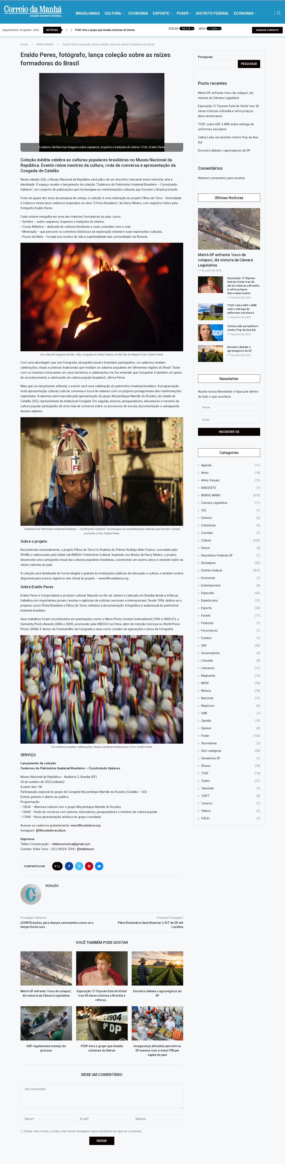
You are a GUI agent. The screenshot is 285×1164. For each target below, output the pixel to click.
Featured (230, 623)
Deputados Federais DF (230, 555)
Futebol (230, 638)
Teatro (230, 781)
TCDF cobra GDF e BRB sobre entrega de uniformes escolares (242, 309)
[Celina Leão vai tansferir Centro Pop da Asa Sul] (210, 332)
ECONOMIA (138, 13)
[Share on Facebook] (69, 866)
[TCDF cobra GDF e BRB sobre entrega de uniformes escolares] (210, 311)
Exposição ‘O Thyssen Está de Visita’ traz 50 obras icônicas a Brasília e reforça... (102, 995)
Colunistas (230, 525)
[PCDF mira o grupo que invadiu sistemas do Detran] (102, 1023)
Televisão (230, 788)
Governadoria (230, 653)
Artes (230, 473)
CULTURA (113, 13)
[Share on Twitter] (79, 866)
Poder (230, 736)
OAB (230, 713)
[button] (66, 30)
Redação (52, 885)
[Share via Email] (99, 866)
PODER (182, 13)
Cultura (230, 540)
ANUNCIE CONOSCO (267, 30)
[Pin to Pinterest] (89, 866)
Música (230, 691)
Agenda (230, 465)
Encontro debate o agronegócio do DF (224, 150)
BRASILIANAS (88, 13)
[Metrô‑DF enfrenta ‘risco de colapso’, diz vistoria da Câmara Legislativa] (46, 968)
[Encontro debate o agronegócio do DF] (157, 968)
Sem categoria (230, 751)
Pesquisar (205, 57)
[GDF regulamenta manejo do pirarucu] (46, 1023)
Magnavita (230, 675)
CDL (230, 510)
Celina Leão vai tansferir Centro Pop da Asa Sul (243, 328)
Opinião (230, 721)
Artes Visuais (230, 480)
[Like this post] (58, 866)
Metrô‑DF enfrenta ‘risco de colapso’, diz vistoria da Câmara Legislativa (225, 260)
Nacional (230, 698)
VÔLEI (230, 818)
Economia (230, 578)
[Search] (279, 13)
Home (24, 44)
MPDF (230, 683)
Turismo (230, 803)
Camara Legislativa (230, 503)
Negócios (230, 706)
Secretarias (230, 743)
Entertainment (230, 585)
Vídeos (230, 811)
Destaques (230, 563)
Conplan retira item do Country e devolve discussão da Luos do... (113, 30)
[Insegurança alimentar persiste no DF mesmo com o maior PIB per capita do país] (157, 1023)
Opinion (230, 728)
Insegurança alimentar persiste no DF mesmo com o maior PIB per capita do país (157, 1051)
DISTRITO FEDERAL (212, 13)
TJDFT (230, 796)
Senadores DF (230, 758)
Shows (230, 766)
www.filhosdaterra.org (85, 825)
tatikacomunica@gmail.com (70, 844)
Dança (230, 548)
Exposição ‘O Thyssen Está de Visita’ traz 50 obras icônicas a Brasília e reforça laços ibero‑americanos (228, 111)
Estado (230, 615)
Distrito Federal (230, 570)
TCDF (230, 773)
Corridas (230, 533)
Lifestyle (230, 660)
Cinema (230, 518)
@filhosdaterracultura (51, 830)
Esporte (230, 608)
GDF (230, 645)
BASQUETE (230, 488)
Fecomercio (230, 630)
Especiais (230, 593)
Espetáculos (230, 600)
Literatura (230, 668)
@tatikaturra (85, 849)
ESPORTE (161, 13)
